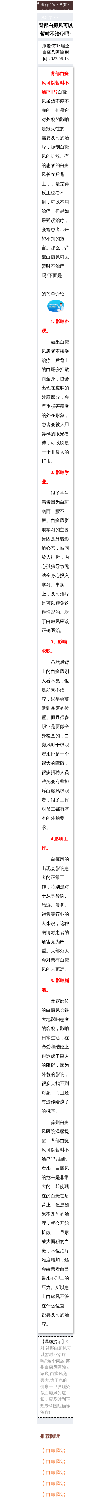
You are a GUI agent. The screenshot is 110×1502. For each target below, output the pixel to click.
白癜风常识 (50, 11)
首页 (63, 5)
